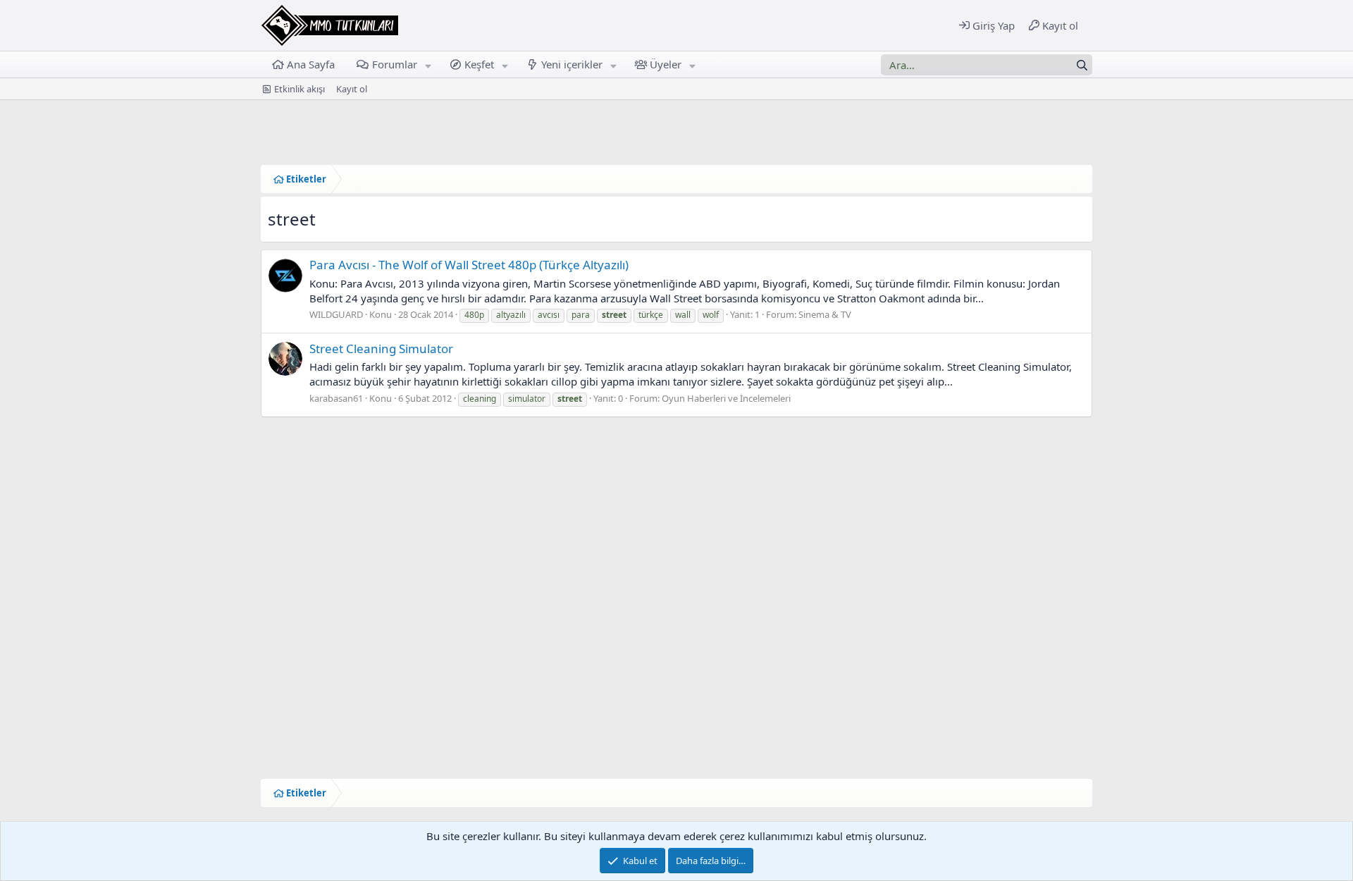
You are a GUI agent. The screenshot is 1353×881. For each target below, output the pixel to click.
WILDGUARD (336, 314)
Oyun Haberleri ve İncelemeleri (726, 398)
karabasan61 (336, 398)
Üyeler (665, 64)
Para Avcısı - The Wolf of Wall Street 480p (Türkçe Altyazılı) (469, 265)
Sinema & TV (824, 314)
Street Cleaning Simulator (381, 348)
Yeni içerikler (572, 64)
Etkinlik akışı (299, 88)
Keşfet (479, 64)
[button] (428, 64)
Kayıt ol (351, 88)
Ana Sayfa (311, 64)
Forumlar (394, 64)
